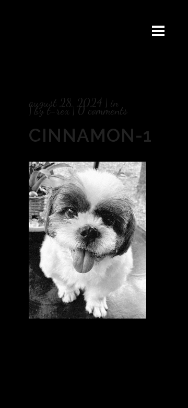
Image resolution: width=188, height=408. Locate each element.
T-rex (58, 110)
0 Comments (102, 110)
